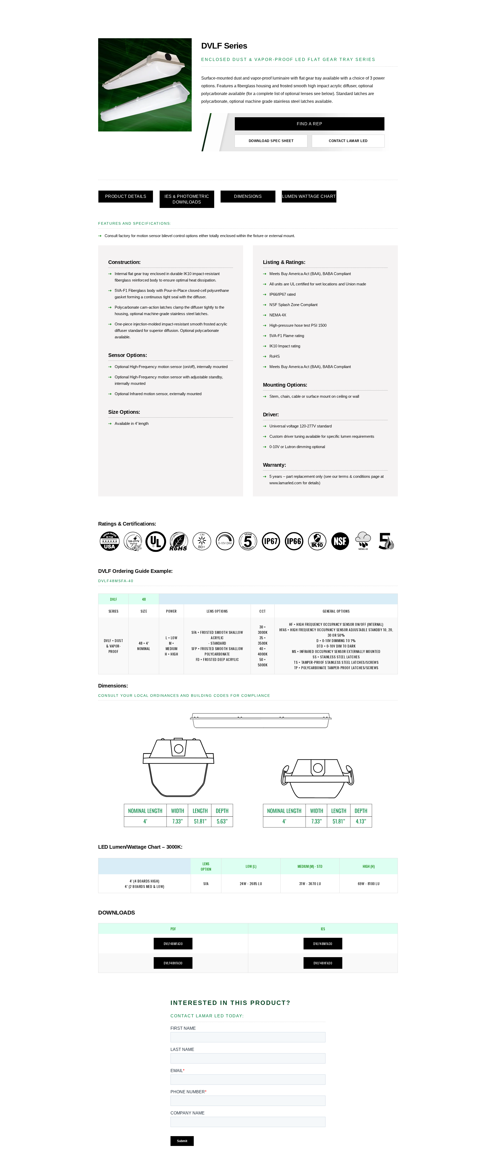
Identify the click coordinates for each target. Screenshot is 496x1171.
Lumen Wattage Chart (309, 196)
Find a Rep (309, 124)
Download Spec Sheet (271, 141)
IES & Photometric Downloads (187, 199)
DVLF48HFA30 (173, 963)
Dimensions (248, 196)
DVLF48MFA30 (173, 943)
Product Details (125, 196)
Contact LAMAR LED (348, 141)
